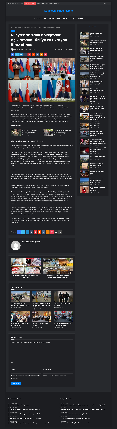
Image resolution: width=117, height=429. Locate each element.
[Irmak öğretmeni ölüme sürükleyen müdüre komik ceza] (84, 189)
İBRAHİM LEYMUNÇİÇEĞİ (20, 49)
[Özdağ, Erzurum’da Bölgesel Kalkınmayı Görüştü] (48, 132)
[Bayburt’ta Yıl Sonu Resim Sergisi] (41, 316)
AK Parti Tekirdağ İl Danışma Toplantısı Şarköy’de (63, 324)
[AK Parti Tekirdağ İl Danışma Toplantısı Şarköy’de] (63, 316)
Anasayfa (37, 18)
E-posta (13, 369)
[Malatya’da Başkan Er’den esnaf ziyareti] (84, 83)
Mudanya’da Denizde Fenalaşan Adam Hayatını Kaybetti (97, 180)
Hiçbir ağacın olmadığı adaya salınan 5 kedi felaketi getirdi (97, 74)
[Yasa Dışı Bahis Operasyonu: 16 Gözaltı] (63, 296)
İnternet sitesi (47, 369)
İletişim (80, 18)
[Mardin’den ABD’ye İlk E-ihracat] (84, 174)
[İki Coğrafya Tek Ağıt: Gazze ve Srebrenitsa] (20, 316)
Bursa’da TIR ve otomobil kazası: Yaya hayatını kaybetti (98, 149)
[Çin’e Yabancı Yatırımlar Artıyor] (84, 158)
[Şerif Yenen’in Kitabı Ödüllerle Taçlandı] (84, 166)
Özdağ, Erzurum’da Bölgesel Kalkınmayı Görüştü (49, 3)
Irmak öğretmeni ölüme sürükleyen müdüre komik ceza (97, 189)
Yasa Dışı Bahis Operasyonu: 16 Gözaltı (63, 304)
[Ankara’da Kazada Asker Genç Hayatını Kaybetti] (16, 132)
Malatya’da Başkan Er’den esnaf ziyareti (96, 82)
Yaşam (74, 18)
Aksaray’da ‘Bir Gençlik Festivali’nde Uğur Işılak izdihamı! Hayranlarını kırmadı (97, 99)
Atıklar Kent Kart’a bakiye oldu (96, 34)
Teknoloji (66, 18)
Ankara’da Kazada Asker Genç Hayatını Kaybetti (98, 41)
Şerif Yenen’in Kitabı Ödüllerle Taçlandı (96, 164)
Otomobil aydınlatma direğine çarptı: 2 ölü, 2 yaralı (20, 304)
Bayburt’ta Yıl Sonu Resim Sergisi (40, 324)
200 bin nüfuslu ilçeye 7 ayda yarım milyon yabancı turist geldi (41, 305)
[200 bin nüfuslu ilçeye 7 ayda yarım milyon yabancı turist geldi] (41, 296)
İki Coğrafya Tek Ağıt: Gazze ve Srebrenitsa (20, 324)
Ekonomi (51, 18)
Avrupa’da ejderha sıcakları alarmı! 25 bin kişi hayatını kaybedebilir (98, 141)
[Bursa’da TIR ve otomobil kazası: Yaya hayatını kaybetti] (84, 150)
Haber (44, 18)
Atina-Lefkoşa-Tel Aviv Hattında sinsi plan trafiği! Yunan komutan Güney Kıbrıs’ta (97, 116)
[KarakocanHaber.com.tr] (58, 11)
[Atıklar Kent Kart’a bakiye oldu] (84, 35)
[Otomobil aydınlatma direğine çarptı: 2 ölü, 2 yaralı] (20, 296)
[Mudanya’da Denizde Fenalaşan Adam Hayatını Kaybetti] (84, 181)
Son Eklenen (93, 27)
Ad (12, 363)
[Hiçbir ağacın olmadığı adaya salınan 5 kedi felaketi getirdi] (84, 75)
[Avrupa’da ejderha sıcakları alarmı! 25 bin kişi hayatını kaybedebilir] (84, 142)
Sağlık (58, 18)
